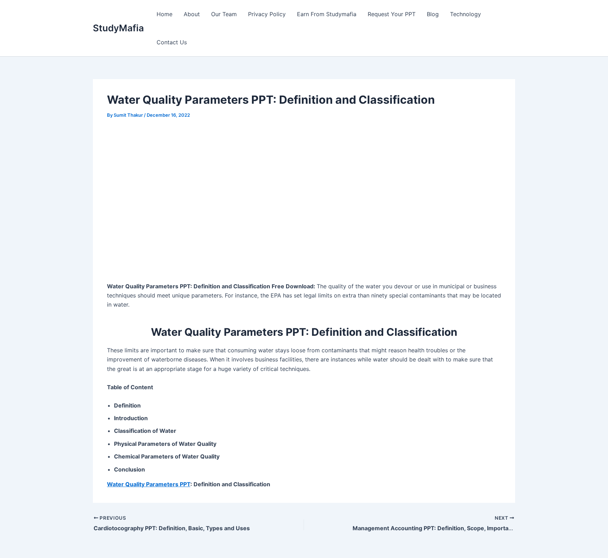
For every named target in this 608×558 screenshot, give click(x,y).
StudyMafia (118, 28)
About (192, 14)
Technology (465, 14)
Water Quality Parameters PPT (148, 484)
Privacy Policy (267, 14)
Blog (433, 14)
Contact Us (172, 42)
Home (164, 14)
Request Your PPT (392, 14)
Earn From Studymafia (326, 14)
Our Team (224, 14)
